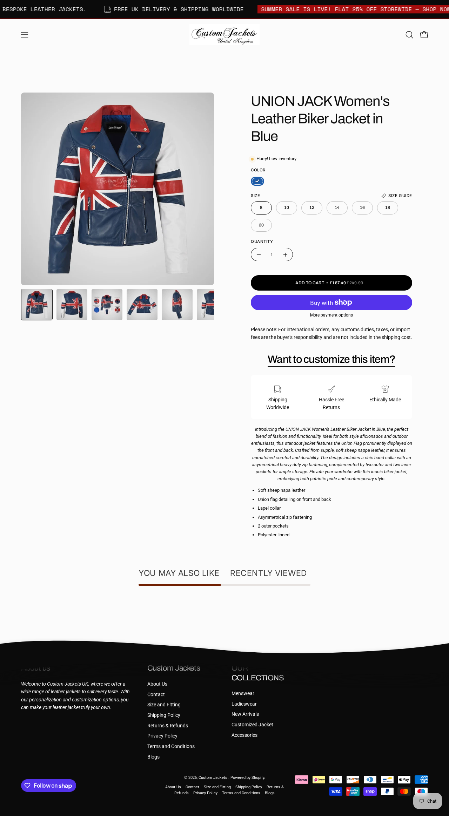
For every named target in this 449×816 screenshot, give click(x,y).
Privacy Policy (162, 736)
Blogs (153, 757)
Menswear (243, 693)
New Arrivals (245, 714)
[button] (409, 34)
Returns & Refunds (167, 725)
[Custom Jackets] (224, 34)
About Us (157, 684)
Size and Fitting (164, 705)
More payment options (331, 315)
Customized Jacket (252, 725)
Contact (156, 694)
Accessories (244, 735)
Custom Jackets (213, 777)
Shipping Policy (163, 715)
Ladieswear (244, 704)
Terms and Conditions (171, 746)
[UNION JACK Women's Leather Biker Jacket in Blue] (37, 304)
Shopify (258, 777)
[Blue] (257, 181)
